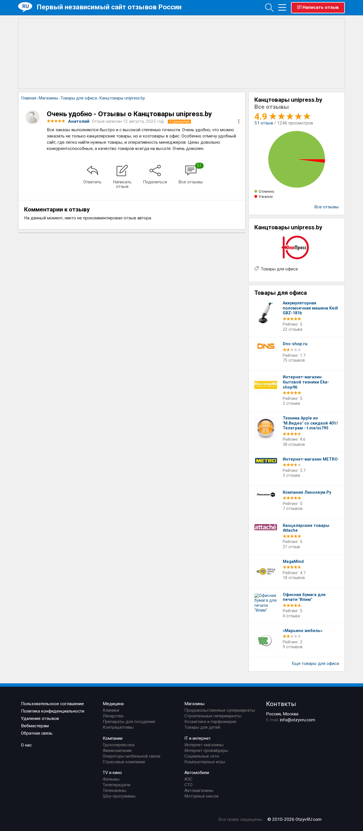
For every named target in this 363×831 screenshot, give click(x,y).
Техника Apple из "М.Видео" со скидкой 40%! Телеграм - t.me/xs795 (310, 423)
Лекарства (113, 715)
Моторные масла (201, 796)
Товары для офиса (279, 269)
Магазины (194, 703)
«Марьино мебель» (302, 630)
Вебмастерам (35, 725)
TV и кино (112, 772)
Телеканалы (114, 790)
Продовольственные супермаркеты (219, 710)
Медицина (113, 703)
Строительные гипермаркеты (213, 715)
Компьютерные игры (204, 761)
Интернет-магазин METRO (310, 459)
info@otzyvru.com (297, 719)
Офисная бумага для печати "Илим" (304, 597)
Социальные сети (201, 756)
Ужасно (266, 196)
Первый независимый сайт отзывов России (109, 7)
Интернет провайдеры (206, 750)
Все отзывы (326, 206)
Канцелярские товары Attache (306, 528)
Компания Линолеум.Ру (307, 492)
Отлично (266, 191)
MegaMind (293, 561)
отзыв (263, 123)
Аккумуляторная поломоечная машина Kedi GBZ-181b (310, 308)
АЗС (188, 779)
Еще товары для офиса (315, 663)
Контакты (281, 703)
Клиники (111, 710)
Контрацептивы (118, 727)
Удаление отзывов (40, 718)
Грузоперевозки (118, 744)
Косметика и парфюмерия (210, 721)
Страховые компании (124, 761)
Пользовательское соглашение (52, 703)
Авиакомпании (117, 750)
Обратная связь (36, 733)
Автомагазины (198, 790)
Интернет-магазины (203, 744)
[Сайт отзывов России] (27, 7)
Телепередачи (116, 784)
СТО (188, 784)
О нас (26, 745)
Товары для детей (202, 727)
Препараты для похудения (129, 721)
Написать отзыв (321, 7)
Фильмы (111, 779)
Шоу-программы (119, 796)
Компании (113, 738)
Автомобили (196, 772)
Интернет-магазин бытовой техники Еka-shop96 (306, 382)
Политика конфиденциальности (52, 711)
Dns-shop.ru (295, 344)
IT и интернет (197, 738)
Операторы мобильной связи (131, 756)
